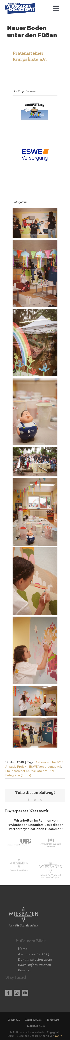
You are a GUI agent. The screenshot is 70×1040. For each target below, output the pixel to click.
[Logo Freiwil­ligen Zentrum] (51, 835)
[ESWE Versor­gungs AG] (35, 146)
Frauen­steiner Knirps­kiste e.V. (30, 56)
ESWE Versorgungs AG (45, 767)
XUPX (58, 1035)
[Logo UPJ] (19, 835)
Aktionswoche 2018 (49, 762)
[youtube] (25, 993)
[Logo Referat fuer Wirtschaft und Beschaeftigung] (51, 860)
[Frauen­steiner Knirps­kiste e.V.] (35, 102)
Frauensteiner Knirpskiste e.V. (26, 771)
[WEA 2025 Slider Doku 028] (20, 5)
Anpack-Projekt (16, 767)
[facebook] (8, 993)
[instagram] (17, 993)
